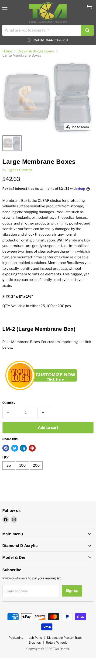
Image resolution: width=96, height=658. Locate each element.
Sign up (72, 590)
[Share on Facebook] (5, 448)
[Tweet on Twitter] (14, 448)
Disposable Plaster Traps (64, 637)
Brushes (35, 642)
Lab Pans (35, 637)
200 (36, 465)
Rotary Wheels (56, 642)
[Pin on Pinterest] (32, 448)
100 (22, 465)
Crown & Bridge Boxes (35, 51)
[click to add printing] (43, 394)
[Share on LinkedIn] (23, 448)
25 (9, 465)
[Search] (87, 30)
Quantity (8, 402)
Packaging (16, 637)
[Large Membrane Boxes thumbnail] (12, 143)
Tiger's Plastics (19, 170)
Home (7, 51)
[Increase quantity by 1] (43, 412)
